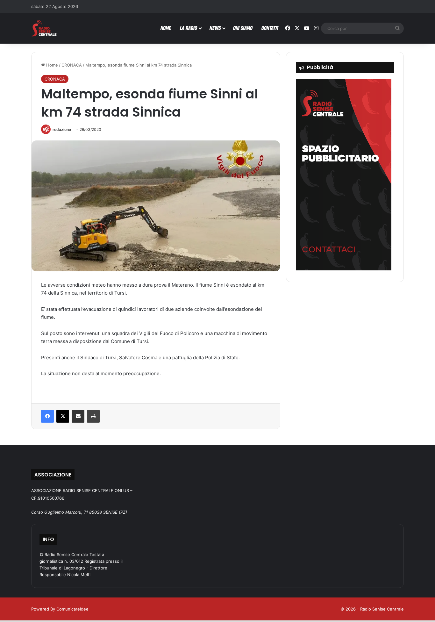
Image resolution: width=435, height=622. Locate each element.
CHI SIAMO (243, 28)
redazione (62, 129)
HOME (165, 28)
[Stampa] (93, 416)
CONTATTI (269, 28)
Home (51, 65)
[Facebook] (47, 416)
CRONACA (71, 65)
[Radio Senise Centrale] (44, 28)
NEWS (215, 28)
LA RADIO (188, 28)
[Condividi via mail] (78, 416)
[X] (62, 416)
